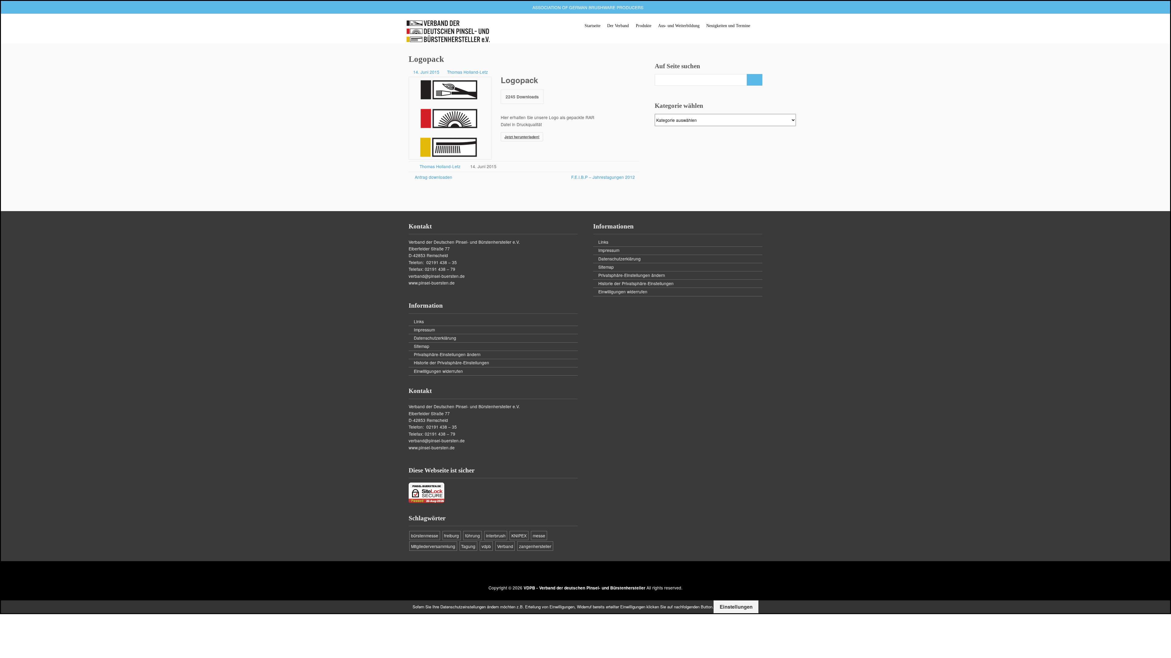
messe (539, 535)
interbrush (496, 535)
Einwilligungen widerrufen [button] (438, 371)
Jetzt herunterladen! (521, 137)
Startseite (592, 25)
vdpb (486, 546)
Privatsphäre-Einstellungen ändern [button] (447, 354)
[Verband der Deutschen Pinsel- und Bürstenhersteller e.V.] (448, 31)
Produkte (643, 25)
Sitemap (421, 346)
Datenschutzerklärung (435, 338)
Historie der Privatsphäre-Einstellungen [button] (451, 362)
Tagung (468, 546)
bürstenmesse (424, 535)
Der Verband (618, 25)
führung (472, 535)
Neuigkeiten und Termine (728, 25)
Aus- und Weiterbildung (679, 25)
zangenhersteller (535, 546)
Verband (505, 546)
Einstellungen (736, 606)
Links (419, 321)
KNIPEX (519, 535)
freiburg (451, 535)
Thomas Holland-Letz (467, 72)
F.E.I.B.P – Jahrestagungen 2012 (603, 177)
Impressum (424, 330)
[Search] (754, 80)
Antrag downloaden (433, 177)
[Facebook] (585, 574)
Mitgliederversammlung (433, 546)
